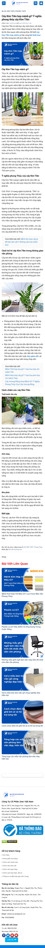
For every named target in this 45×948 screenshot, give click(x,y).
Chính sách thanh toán (10, 862)
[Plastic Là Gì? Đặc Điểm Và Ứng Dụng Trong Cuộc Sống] (22, 613)
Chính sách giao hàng (10, 869)
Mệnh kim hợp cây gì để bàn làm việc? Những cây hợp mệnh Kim (21, 242)
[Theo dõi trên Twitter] (8, 935)
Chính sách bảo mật (9, 866)
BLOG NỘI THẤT (8, 11)
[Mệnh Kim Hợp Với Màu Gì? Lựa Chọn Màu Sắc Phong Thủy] (22, 580)
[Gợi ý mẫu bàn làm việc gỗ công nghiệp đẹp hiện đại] (22, 679)
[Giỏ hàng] (41, 3)
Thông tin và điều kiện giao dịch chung (15, 876)
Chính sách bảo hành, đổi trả (12, 873)
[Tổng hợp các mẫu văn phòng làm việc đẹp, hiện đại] (22, 742)
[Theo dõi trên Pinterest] (12, 935)
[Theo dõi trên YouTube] (16, 935)
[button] (4, 3)
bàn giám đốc (33, 356)
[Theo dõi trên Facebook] (4, 935)
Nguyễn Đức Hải (25, 23)
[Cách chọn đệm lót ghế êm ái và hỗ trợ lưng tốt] (22, 712)
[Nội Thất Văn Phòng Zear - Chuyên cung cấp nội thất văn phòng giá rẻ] (20, 3)
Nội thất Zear (35, 35)
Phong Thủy (20, 11)
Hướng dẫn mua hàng (10, 858)
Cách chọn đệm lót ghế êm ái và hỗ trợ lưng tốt (22, 726)
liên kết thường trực (15, 549)
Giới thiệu (6, 855)
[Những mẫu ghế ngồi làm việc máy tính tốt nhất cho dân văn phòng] (22, 646)
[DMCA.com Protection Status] (9, 841)
